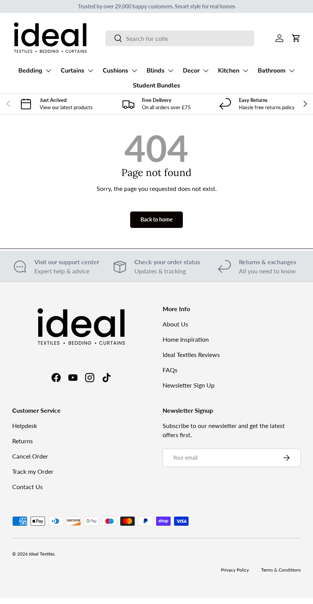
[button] (296, 38)
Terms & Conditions (281, 570)
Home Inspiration (186, 339)
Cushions (115, 70)
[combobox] (179, 38)
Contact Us (27, 486)
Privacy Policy (235, 570)
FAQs (170, 369)
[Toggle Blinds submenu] (170, 70)
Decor (191, 70)
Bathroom (272, 70)
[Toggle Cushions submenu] (134, 70)
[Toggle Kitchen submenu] (245, 70)
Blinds (156, 70)
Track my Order (32, 471)
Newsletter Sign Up (189, 385)
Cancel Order (30, 456)
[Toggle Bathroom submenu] (291, 70)
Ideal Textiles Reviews (191, 354)
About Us (175, 324)
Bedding (30, 70)
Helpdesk (24, 425)
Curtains (72, 70)
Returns (22, 440)
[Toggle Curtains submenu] (90, 70)
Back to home (156, 219)
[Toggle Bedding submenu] (48, 70)
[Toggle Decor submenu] (205, 70)
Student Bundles (156, 85)
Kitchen (228, 70)
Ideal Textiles (42, 554)
